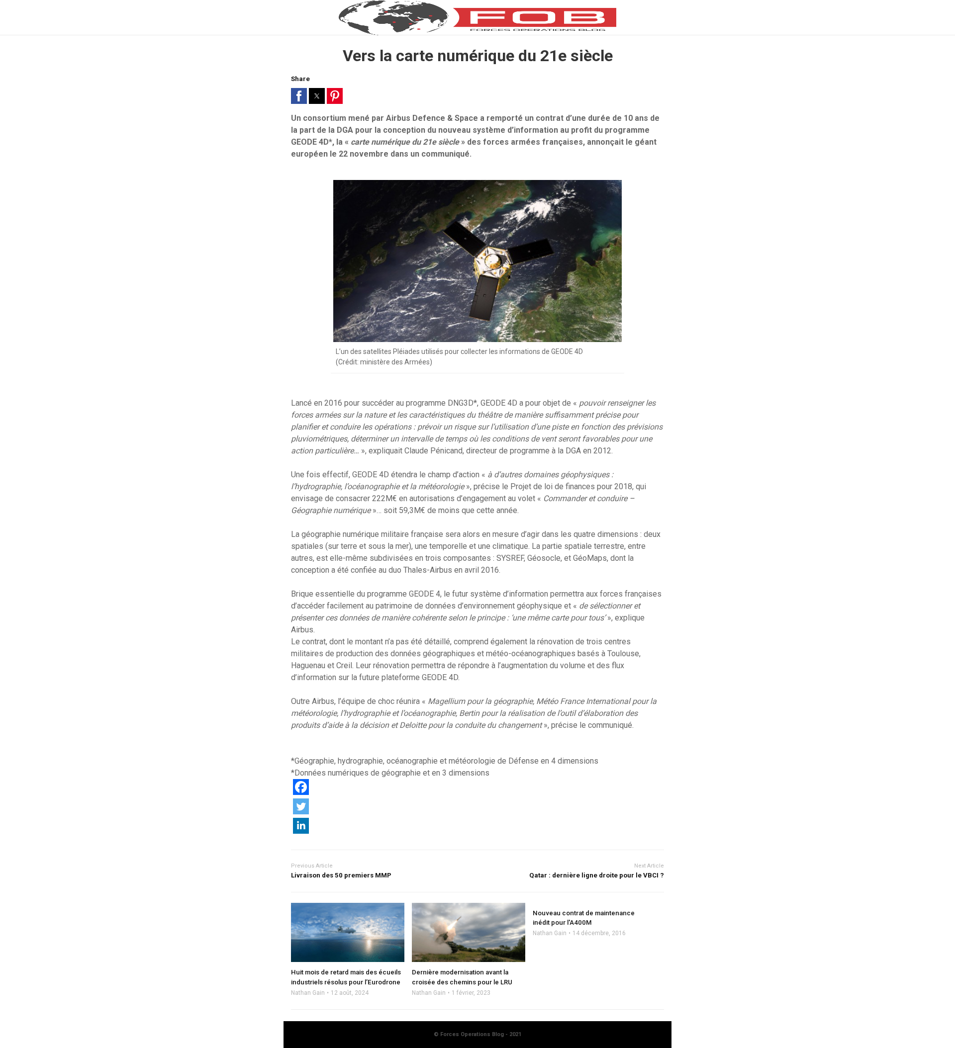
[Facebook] (301, 792)
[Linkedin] (301, 831)
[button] (299, 96)
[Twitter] (301, 811)
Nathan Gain (308, 992)
